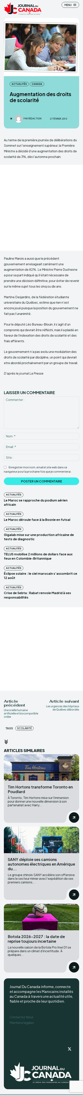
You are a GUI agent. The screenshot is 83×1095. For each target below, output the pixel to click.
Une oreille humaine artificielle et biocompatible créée (21, 713)
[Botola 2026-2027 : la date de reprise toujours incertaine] (41, 917)
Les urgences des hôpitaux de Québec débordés (62, 707)
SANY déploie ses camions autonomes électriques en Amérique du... (41, 864)
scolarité (24, 728)
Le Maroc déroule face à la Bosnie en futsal (37, 520)
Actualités (19, 84)
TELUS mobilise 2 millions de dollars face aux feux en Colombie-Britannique (38, 556)
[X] (69, 1049)
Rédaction (35, 118)
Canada (37, 84)
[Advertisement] (41, 208)
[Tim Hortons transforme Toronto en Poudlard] (41, 767)
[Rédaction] (19, 119)
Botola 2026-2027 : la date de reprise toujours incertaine (36, 938)
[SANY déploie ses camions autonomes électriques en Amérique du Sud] (41, 840)
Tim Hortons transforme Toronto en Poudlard (40, 789)
